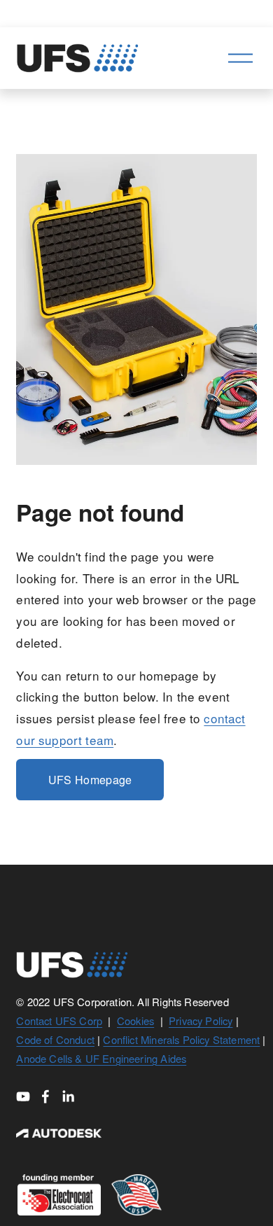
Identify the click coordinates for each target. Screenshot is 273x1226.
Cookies (135, 1020)
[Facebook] (45, 1096)
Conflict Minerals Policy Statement (181, 1039)
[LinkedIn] (68, 1096)
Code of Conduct (55, 1039)
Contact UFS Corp (59, 1020)
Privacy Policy (200, 1020)
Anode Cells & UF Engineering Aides (101, 1058)
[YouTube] (23, 1096)
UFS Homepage (90, 780)
